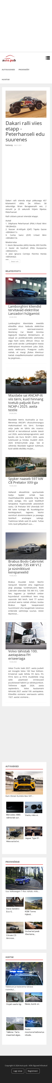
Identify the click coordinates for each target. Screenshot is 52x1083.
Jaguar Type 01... (32, 838)
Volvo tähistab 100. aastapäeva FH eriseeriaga (23, 655)
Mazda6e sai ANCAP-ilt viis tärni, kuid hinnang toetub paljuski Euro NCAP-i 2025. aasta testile (25, 402)
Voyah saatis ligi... (14, 1004)
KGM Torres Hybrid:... (30, 913)
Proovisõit (24, 69)
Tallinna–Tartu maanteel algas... (13, 1033)
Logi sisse (17, 1071)
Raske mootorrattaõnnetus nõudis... (33, 1032)
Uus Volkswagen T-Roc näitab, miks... (23, 891)
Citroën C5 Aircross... (11, 936)
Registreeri (33, 1071)
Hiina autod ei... (13, 841)
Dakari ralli (14, 261)
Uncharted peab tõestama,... (32, 932)
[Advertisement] (26, 26)
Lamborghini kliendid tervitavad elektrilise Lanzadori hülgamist (24, 310)
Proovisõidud (13, 862)
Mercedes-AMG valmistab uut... (13, 816)
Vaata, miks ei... (32, 815)
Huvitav (6, 79)
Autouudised (8, 69)
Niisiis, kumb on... (32, 1004)
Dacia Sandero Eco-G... (12, 910)
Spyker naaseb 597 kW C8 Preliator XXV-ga (25, 480)
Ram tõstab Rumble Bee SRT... (20, 796)
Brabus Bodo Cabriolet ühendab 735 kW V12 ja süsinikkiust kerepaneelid (26, 566)
